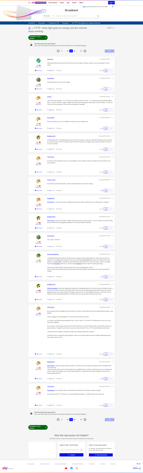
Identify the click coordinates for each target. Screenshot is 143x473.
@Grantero (57, 263)
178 (50, 354)
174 (50, 228)
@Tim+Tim (50, 220)
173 (50, 208)
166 (50, 70)
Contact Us (102, 463)
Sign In (111, 2)
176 (50, 276)
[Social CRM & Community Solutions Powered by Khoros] (137, 468)
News (62, 3)
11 (68, 51)
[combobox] (75, 16)
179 (50, 378)
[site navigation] (29, 2)
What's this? (38, 66)
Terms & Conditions (44, 463)
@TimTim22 (50, 202)
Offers (81, 3)
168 (50, 109)
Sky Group (113, 463)
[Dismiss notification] (113, 6)
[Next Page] (84, 51)
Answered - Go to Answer (38, 37)
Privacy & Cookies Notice (61, 463)
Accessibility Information (77, 463)
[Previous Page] (58, 51)
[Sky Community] (39, 3)
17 (81, 51)
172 (50, 190)
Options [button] (109, 28)
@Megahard (51, 390)
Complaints (91, 463)
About (74, 3)
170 (50, 149)
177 (50, 299)
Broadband (71, 10)
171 (50, 172)
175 (50, 246)
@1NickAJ (78, 263)
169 (50, 128)
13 (74, 51)
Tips (68, 3)
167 (50, 88)
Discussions (53, 3)
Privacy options (30, 463)
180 (50, 405)
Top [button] (139, 464)
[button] (112, 59)
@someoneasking (52, 288)
